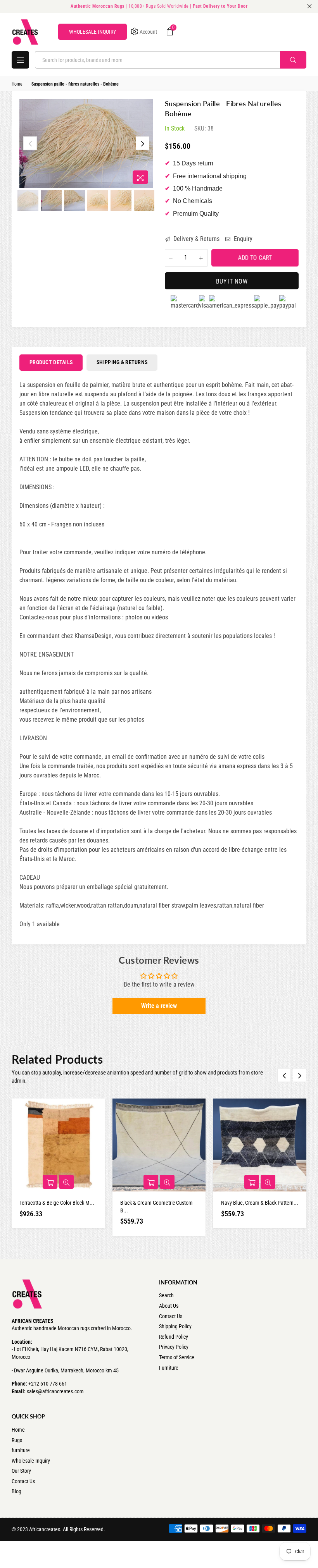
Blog (16, 1491)
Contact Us (170, 1316)
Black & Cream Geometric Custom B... (156, 1207)
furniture (21, 1450)
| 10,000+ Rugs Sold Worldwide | (159, 6)
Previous (30, 143)
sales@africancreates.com (55, 1391)
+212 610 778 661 (47, 1384)
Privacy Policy (173, 1347)
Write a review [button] (159, 1005)
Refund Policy (173, 1337)
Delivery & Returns (195, 238)
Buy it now (231, 281)
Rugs (17, 1440)
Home (17, 84)
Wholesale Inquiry (31, 1461)
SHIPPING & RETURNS (122, 362)
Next (142, 143)
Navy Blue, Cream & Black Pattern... (259, 1203)
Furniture (168, 1368)
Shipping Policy (175, 1326)
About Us (168, 1306)
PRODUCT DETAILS (51, 362)
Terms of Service (176, 1357)
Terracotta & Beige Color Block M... (56, 1203)
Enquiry (242, 238)
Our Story (21, 1471)
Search (166, 1295)
